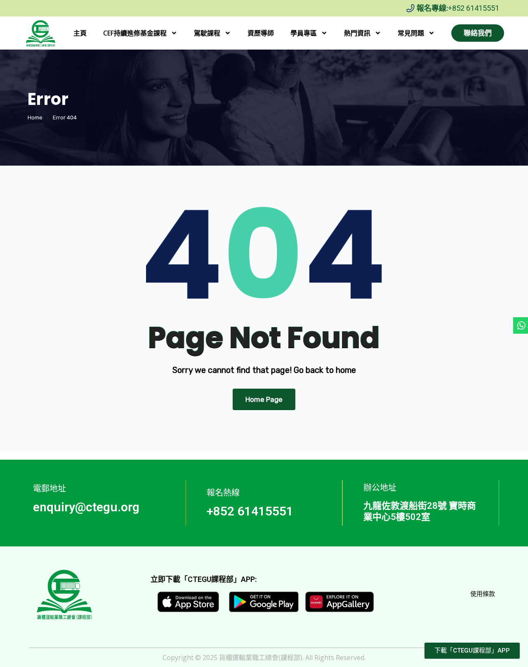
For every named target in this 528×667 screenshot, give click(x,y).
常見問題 (411, 33)
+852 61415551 (473, 8)
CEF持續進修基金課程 (135, 33)
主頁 (80, 33)
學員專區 (303, 33)
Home (35, 117)
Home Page (264, 399)
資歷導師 (261, 33)
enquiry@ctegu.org (86, 507)
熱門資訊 (357, 33)
